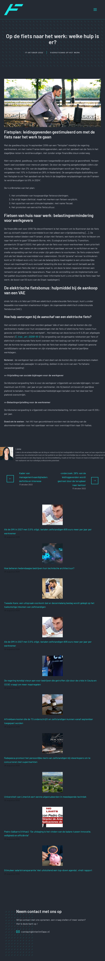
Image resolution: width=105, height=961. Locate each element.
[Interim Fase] (13, 9)
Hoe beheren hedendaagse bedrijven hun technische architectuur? (39, 568)
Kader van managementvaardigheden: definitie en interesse (33, 477)
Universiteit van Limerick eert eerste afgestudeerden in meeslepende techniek (45, 796)
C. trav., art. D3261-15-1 (27, 336)
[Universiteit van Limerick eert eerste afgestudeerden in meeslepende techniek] (52, 790)
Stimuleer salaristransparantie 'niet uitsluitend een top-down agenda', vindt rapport (48, 870)
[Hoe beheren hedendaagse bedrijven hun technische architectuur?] (52, 561)
